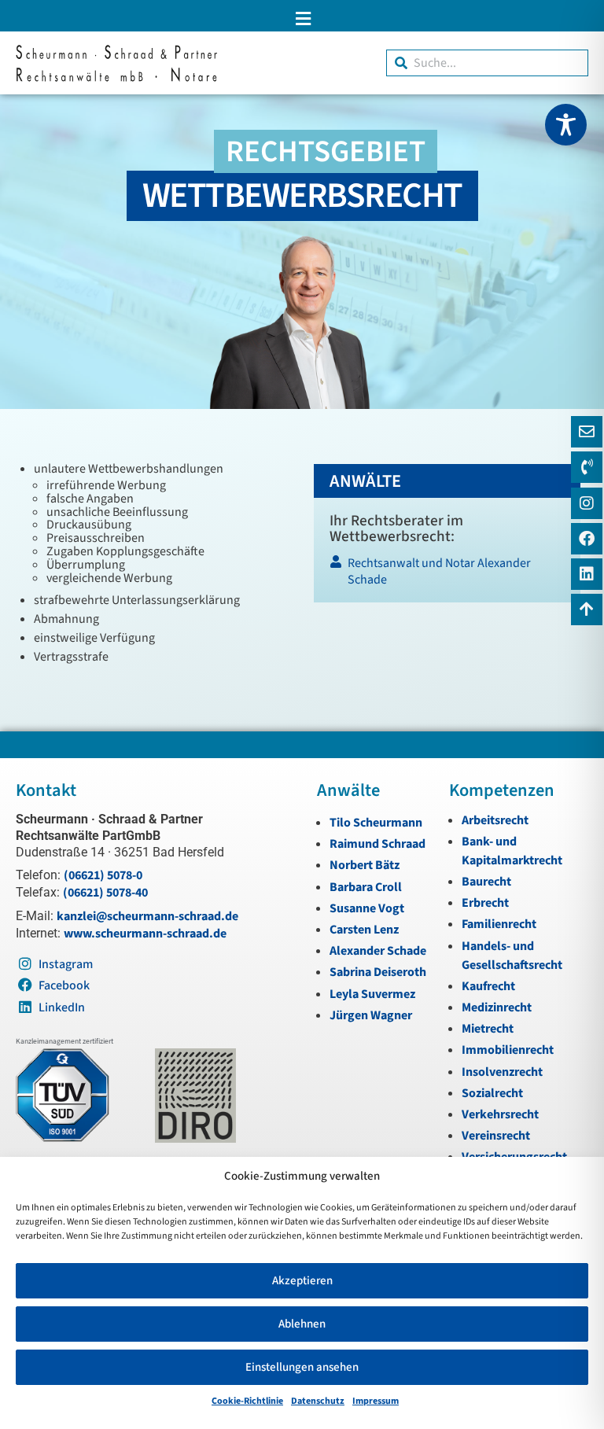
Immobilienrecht (508, 1050)
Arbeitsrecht (495, 820)
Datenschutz (317, 1401)
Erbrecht (485, 903)
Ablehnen (302, 1324)
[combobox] (487, 63)
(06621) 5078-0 (103, 875)
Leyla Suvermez (372, 994)
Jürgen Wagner (371, 1015)
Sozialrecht (492, 1093)
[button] (302, 18)
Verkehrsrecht (500, 1114)
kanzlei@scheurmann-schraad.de (147, 916)
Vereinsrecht (496, 1135)
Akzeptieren (302, 1280)
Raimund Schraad (377, 844)
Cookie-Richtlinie (247, 1401)
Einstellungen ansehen (302, 1367)
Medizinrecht (497, 1007)
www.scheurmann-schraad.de (145, 933)
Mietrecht (488, 1028)
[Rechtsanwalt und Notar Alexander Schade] (446, 575)
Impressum (375, 1401)
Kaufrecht (488, 986)
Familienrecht (499, 924)
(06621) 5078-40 (105, 892)
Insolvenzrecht (502, 1072)
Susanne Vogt (367, 908)
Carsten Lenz (364, 929)
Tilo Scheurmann (376, 822)
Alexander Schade (378, 950)
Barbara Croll (366, 887)
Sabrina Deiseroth (378, 972)
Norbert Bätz (365, 865)
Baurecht (486, 881)
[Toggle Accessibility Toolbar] (565, 124)
